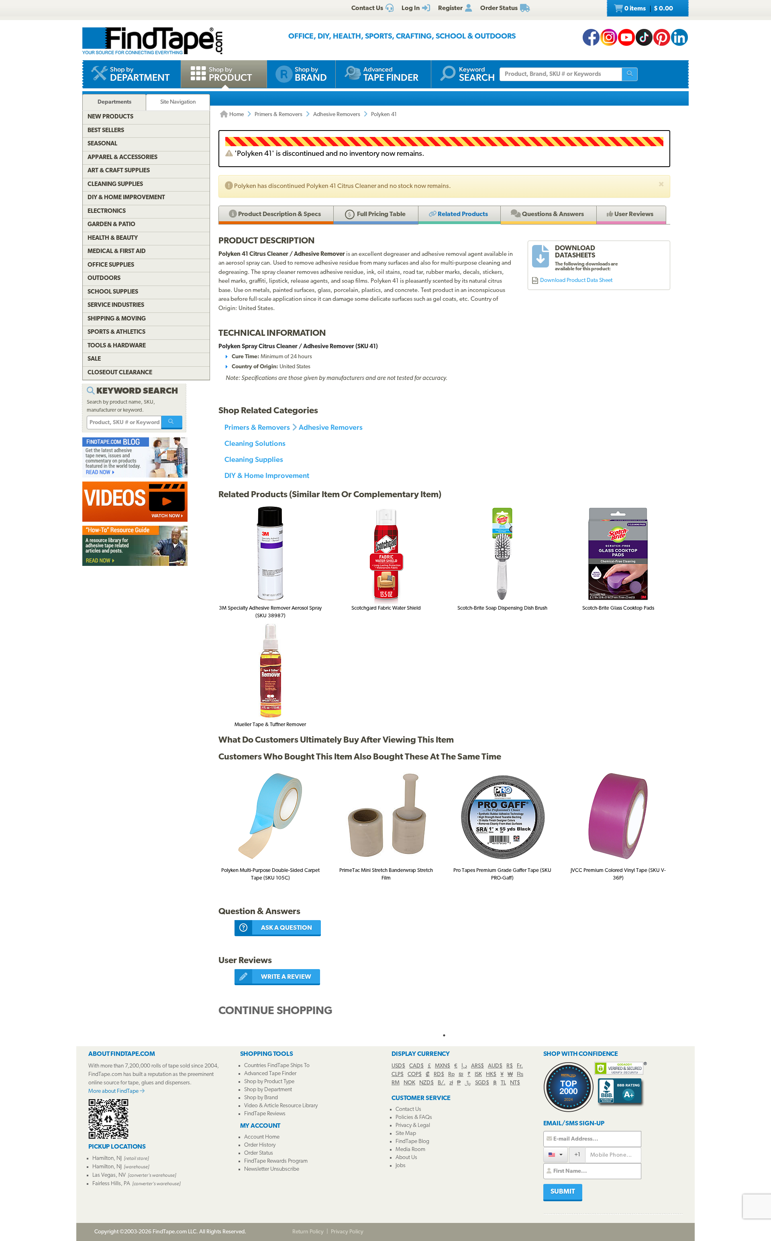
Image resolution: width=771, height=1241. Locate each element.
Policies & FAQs (414, 1117)
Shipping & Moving (117, 319)
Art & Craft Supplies (119, 171)
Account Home (261, 1137)
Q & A (552, 214)
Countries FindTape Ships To (277, 1066)
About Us (406, 1158)
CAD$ (416, 1066)
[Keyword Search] (171, 422)
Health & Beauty (113, 238)
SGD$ (482, 1083)
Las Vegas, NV (109, 1175)
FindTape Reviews (265, 1114)
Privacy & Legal (413, 1126)
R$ (509, 1066)
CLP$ (398, 1075)
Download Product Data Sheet (576, 281)
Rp (451, 1075)
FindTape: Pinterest (661, 37)
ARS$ (477, 1066)
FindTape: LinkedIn (679, 37)
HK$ (491, 1075)
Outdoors (104, 279)
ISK (478, 1075)
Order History (259, 1145)
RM (396, 1083)
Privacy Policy (347, 1232)
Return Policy (308, 1232)
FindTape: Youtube (626, 37)
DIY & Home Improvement (266, 475)
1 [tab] (444, 1035)
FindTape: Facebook (591, 37)
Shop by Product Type (269, 1082)
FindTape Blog (412, 1142)
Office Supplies (111, 265)
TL (503, 1083)
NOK (409, 1083)
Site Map (406, 1134)
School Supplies (113, 292)
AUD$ (495, 1066)
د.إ (464, 1066)
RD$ (439, 1075)
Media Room (410, 1150)
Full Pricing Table (381, 214)
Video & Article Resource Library (281, 1106)
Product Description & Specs (279, 214)
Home (236, 115)
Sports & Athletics (116, 332)
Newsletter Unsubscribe (271, 1169)
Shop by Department (268, 1090)
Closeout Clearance (120, 373)
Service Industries (116, 305)
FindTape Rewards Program (276, 1161)
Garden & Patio (111, 225)
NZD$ (426, 1083)
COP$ (415, 1075)
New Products (110, 117)
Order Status (258, 1153)
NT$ (515, 1083)
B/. (441, 1083)
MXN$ (442, 1066)
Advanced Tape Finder (270, 1074)
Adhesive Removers (336, 115)
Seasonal (102, 144)
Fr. (520, 1066)
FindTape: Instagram (608, 37)
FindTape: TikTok (644, 37)
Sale (94, 359)
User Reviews (633, 214)
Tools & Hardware (117, 346)
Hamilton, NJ (107, 1158)
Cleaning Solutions (255, 443)
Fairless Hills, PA (111, 1184)
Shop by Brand (261, 1098)
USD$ (398, 1066)
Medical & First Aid (117, 252)
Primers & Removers (278, 115)
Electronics (107, 211)
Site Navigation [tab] (178, 102)
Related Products (462, 214)
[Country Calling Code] (555, 1154)
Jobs (401, 1166)
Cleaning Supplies (253, 459)
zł (451, 1083)
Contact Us (408, 1109)
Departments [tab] (114, 102)
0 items (648, 9)
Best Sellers (106, 131)
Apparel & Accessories (122, 158)
